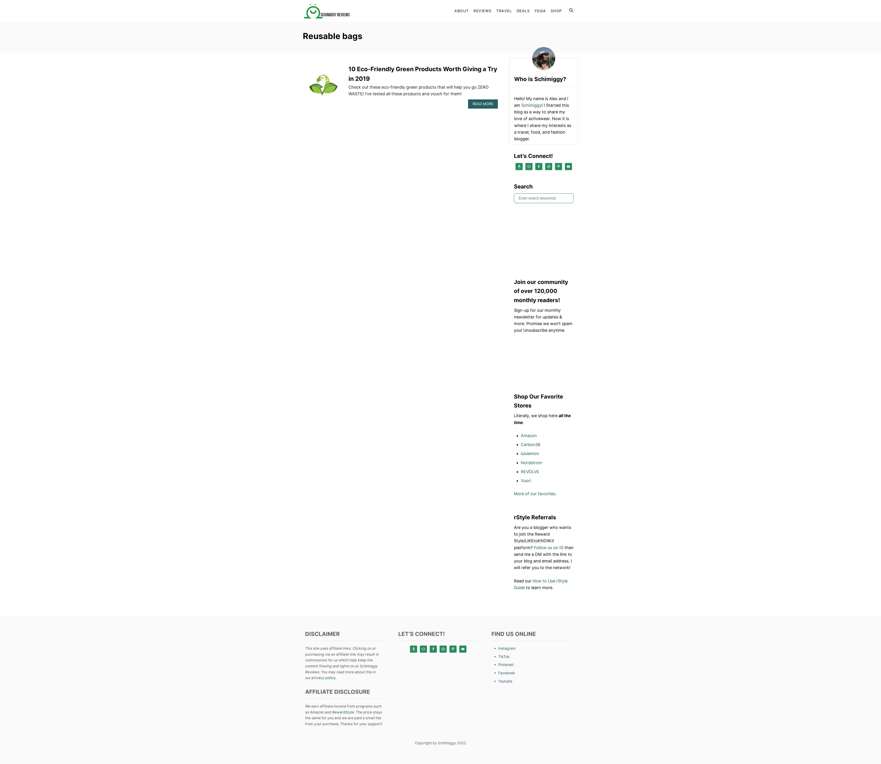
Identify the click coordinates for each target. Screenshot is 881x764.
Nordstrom (531, 462)
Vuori (526, 480)
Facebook (506, 673)
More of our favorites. (535, 493)
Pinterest (506, 665)
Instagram (507, 648)
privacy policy (323, 678)
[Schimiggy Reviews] (344, 11)
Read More (484, 105)
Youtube (505, 681)
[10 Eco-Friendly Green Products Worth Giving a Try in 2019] (323, 86)
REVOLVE (530, 471)
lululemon (530, 453)
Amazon (529, 435)
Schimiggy (531, 105)
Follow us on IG (548, 547)
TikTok (504, 656)
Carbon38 (530, 444)
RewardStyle (343, 712)
